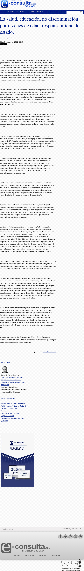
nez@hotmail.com (49, 352)
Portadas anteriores (7, 529)
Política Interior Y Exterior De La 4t (13, 406)
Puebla (42, 555)
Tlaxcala (15, 555)
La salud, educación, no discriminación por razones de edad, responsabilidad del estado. (14, 389)
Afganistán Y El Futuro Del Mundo (13, 403)
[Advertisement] (17, 504)
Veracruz (29, 555)
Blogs (40, 11)
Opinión (31, 11)
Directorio (56, 555)
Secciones (20, 11)
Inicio (11, 11)
